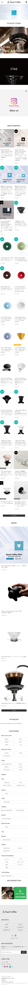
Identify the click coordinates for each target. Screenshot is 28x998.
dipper (6, 826)
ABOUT (20, 924)
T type (20, 769)
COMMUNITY (20, 927)
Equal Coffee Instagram (7, 981)
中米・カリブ (20, 862)
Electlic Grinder (20, 810)
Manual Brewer (6, 839)
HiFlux (20, 764)
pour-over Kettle (6, 818)
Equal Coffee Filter (6, 764)
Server (3, 790)
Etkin (6, 793)
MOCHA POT (6, 850)
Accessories (7, 755)
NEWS (6, 927)
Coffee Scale (6, 801)
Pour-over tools (6, 735)
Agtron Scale (5, 823)
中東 (7, 867)
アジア (20, 859)
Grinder (7, 741)
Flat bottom (7, 769)
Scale (20, 741)
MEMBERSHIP (6, 930)
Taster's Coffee (7, 785)
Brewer (3, 836)
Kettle (3, 815)
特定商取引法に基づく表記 (7, 978)
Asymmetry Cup (20, 785)
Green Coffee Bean (7, 855)
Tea (2, 831)
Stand (6, 744)
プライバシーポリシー (6, 976)
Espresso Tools (6, 749)
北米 (7, 862)
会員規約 (3, 980)
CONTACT (20, 930)
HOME (6, 924)
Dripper (7, 739)
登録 (24, 952)
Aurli (20, 782)
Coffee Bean (5, 872)
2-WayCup (6, 782)
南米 (7, 864)
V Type (20, 766)
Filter (20, 739)
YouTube (12, 938)
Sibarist (7, 766)
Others (3, 844)
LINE (17, 938)
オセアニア (20, 864)
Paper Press (7, 848)
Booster (21, 848)
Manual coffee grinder (6, 810)
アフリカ (7, 859)
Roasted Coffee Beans (6, 875)
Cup (21, 744)
